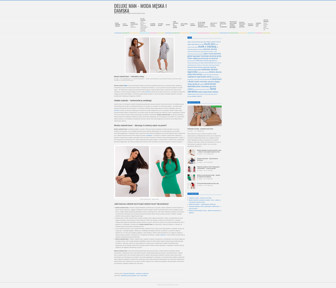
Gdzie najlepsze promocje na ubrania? (203, 58)
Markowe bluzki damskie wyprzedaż (198, 67)
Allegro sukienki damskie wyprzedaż (197, 42)
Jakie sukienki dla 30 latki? (207, 63)
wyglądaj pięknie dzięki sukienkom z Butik (198, 94)
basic (125, 85)
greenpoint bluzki (192, 60)
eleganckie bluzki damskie (194, 51)
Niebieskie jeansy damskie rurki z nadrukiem (134, 275)
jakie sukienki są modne (200, 65)
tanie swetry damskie (204, 89)
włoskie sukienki (197, 96)
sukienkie (202, 84)
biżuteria (116, 110)
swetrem (162, 235)
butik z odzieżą (207, 46)
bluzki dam (209, 44)
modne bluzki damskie (203, 72)
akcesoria (148, 92)
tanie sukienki (196, 89)
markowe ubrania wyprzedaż (203, 70)
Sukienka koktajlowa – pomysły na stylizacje (135, 273)
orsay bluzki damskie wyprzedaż (201, 79)
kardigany (149, 135)
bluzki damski (194, 47)
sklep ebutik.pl (193, 84)
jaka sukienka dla (154, 78)
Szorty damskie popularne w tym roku (208, 183)
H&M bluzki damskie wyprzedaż (205, 60)
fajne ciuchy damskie (212, 53)
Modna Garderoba (139, 78)
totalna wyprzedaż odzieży (207, 92)
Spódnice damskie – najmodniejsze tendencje (202, 204)
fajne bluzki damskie (199, 54)
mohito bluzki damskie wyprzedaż (210, 74)
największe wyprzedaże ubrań (200, 76)
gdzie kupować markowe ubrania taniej (204, 56)
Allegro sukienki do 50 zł (213, 42)
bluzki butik (201, 44)
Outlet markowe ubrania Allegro (207, 81)
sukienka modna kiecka (127, 80)
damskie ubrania (210, 49)
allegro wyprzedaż (193, 44)
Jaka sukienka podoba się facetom (168, 78)
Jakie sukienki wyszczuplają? (212, 65)
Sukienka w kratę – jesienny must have (200, 129)
